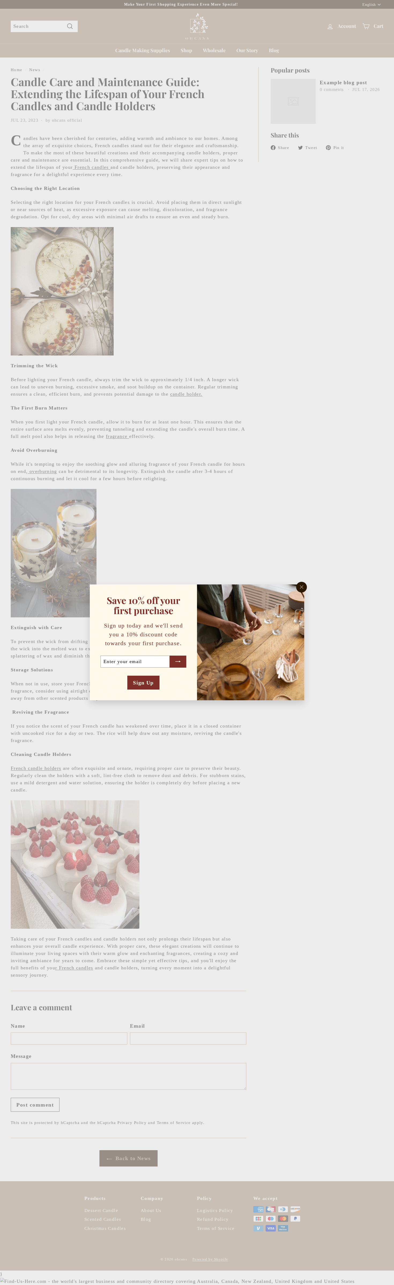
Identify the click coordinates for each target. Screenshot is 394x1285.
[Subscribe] (178, 662)
